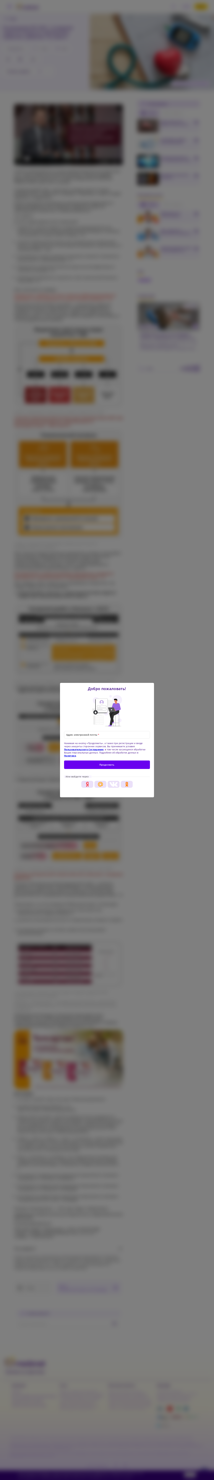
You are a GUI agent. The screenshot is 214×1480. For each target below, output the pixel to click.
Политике (70, 755)
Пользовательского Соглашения (83, 749)
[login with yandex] (87, 784)
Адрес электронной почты (82, 734)
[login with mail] (100, 784)
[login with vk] (114, 784)
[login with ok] (127, 784)
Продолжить (107, 764)
